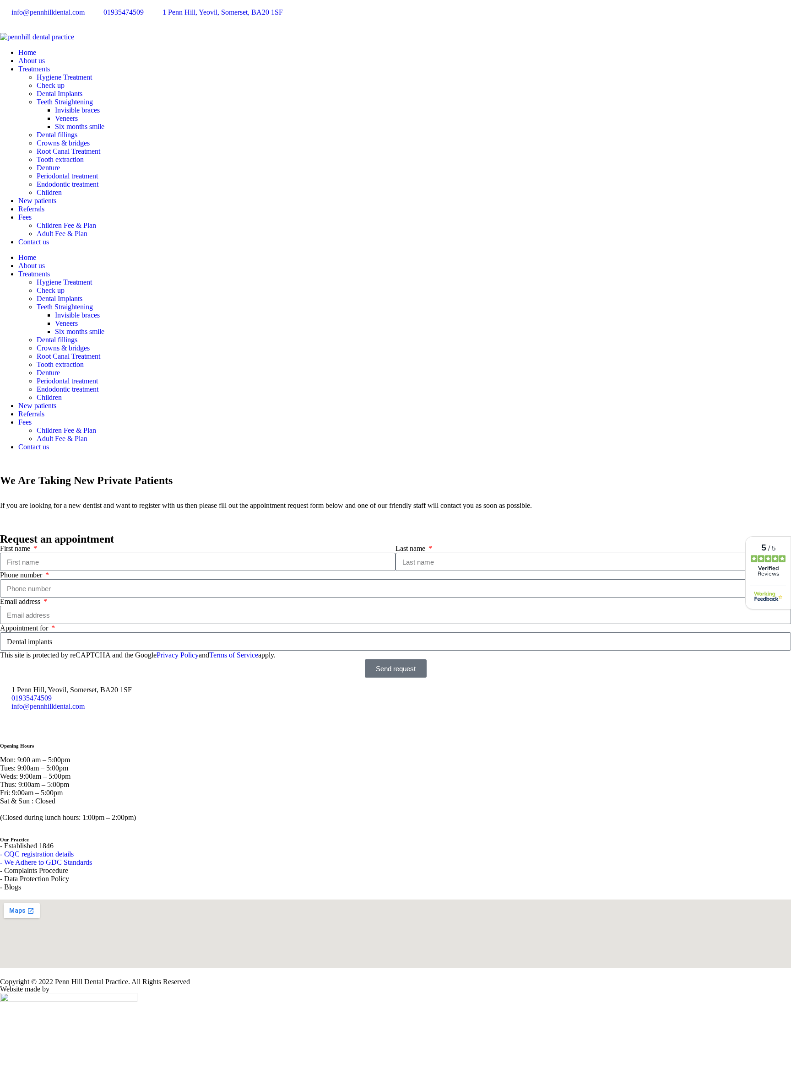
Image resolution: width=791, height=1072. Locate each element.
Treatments (34, 69)
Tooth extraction (60, 159)
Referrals (31, 209)
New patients (37, 201)
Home (27, 52)
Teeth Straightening (65, 102)
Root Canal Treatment (68, 151)
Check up (51, 85)
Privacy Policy (178, 655)
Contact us (33, 242)
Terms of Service (233, 655)
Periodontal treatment (67, 176)
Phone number (22, 575)
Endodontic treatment (67, 184)
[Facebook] (11, 722)
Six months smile (79, 126)
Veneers (66, 118)
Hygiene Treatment (64, 77)
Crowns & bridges (63, 143)
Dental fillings (57, 135)
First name (16, 548)
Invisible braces (77, 110)
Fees (25, 217)
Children (49, 192)
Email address (21, 601)
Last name (411, 548)
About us (31, 61)
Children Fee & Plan (66, 225)
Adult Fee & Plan (62, 233)
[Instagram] (36, 722)
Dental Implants (59, 93)
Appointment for (25, 628)
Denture (48, 168)
